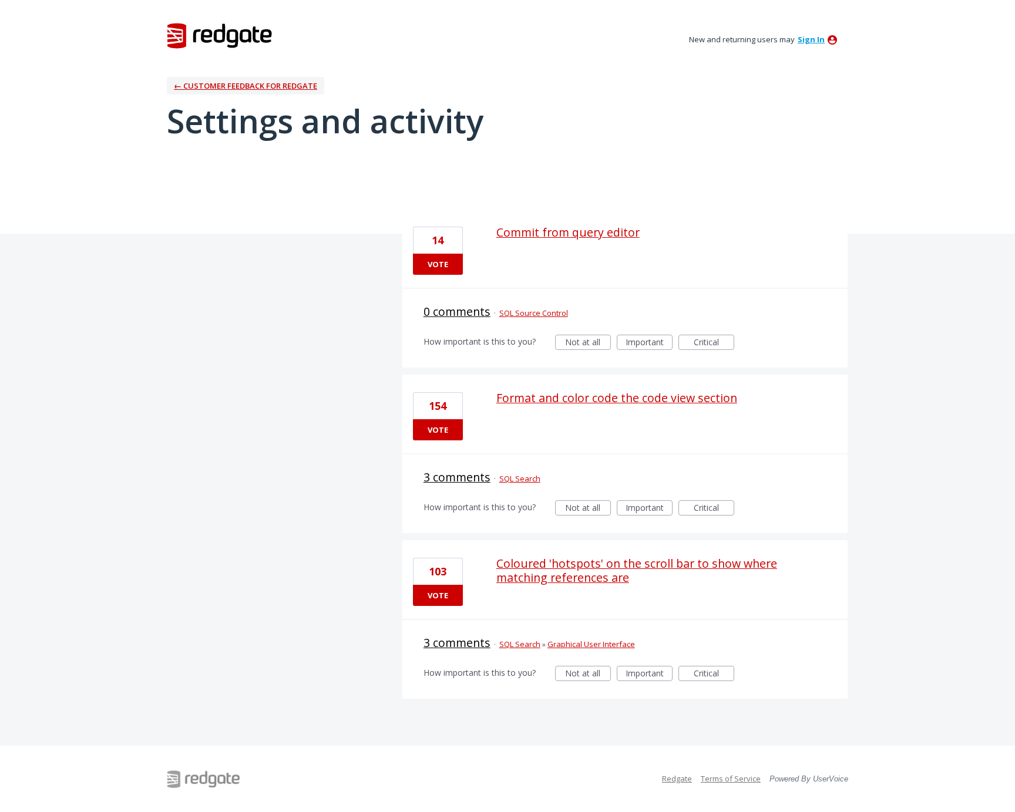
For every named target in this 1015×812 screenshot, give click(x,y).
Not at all (588, 343)
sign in (811, 39)
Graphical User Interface (591, 644)
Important (649, 343)
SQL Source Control (533, 313)
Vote (438, 264)
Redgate (677, 778)
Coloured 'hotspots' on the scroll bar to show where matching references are (636, 570)
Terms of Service (731, 778)
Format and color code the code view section (616, 398)
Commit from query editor (568, 232)
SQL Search (519, 478)
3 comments (457, 477)
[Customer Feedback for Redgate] (220, 35)
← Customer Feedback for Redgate (245, 85)
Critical (714, 343)
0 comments (457, 311)
